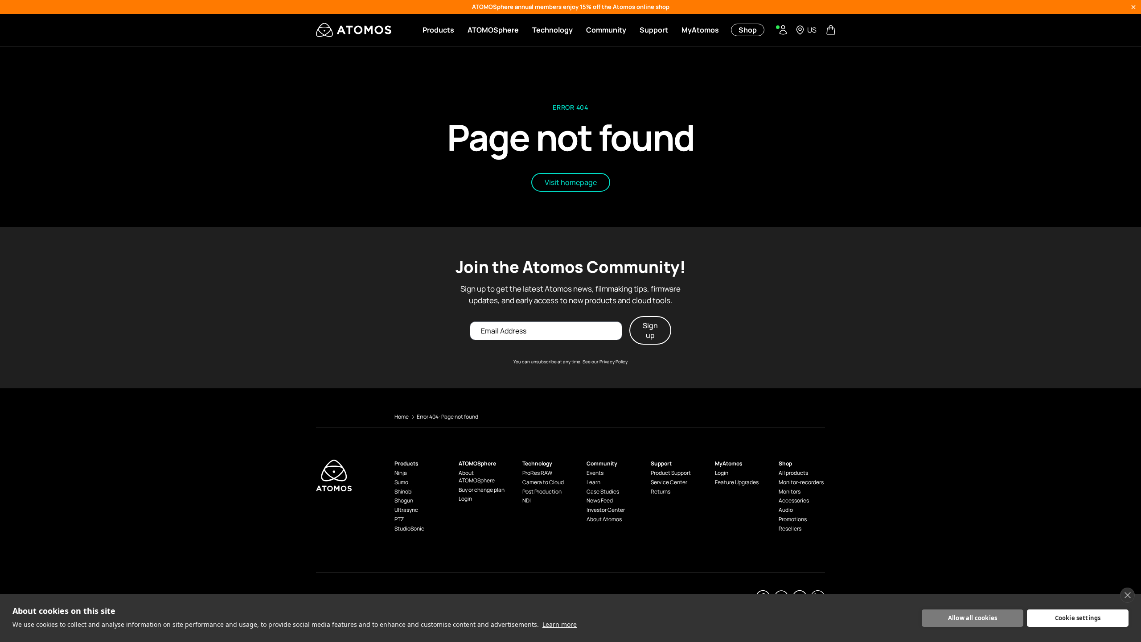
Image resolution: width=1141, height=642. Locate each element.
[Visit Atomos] (353, 30)
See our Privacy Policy (605, 361)
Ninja (400, 473)
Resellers (790, 528)
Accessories (794, 500)
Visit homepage (571, 182)
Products (438, 30)
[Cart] (831, 30)
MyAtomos (700, 30)
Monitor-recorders (801, 482)
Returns (660, 491)
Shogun (403, 500)
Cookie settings (1078, 618)
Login (465, 498)
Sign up (650, 330)
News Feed (600, 500)
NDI (526, 500)
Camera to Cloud (543, 482)
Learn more (559, 624)
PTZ (399, 519)
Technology (552, 30)
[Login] (783, 30)
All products (793, 473)
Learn (593, 482)
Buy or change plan (482, 490)
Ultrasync (406, 510)
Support (654, 30)
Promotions (793, 519)
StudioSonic (409, 528)
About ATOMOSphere (477, 476)
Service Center (669, 482)
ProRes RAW (537, 473)
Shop (748, 30)
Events (595, 473)
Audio (786, 510)
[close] (1127, 595)
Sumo (401, 482)
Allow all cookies (972, 618)
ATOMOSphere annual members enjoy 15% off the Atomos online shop (570, 7)
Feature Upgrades (737, 482)
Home (401, 416)
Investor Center (606, 510)
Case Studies (603, 491)
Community (606, 30)
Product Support (671, 473)
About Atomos (604, 519)
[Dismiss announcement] (1133, 7)
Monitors (789, 491)
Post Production (542, 491)
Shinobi (403, 491)
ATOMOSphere (493, 30)
